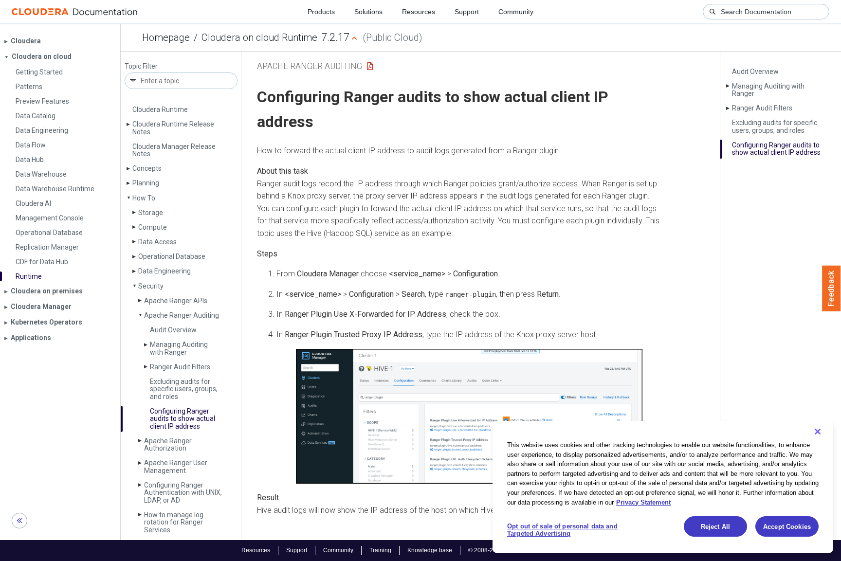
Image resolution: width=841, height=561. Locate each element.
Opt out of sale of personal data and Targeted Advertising (562, 530)
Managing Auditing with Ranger (179, 348)
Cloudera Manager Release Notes (174, 150)
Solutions (368, 12)
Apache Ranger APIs (175, 301)
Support (467, 12)
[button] (469, 416)
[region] (663, 487)
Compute (152, 227)
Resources (418, 12)
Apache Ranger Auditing (181, 315)
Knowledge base (429, 550)
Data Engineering (164, 271)
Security (151, 286)
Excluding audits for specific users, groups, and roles (184, 389)
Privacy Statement (643, 502)
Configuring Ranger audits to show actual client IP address (182, 418)
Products (321, 12)
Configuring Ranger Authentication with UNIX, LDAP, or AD (183, 492)
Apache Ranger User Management (175, 466)
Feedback (831, 289)
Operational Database (171, 256)
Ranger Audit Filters (180, 367)
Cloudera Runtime (160, 109)
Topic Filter (141, 66)
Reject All (715, 526)
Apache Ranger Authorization (168, 444)
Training (380, 550)
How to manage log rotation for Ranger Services (173, 522)
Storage (150, 213)
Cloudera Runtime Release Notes (173, 127)
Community (515, 12)
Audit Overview (173, 330)
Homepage (166, 37)
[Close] (817, 431)
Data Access (157, 242)
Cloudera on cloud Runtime (259, 37)
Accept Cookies (787, 526)
